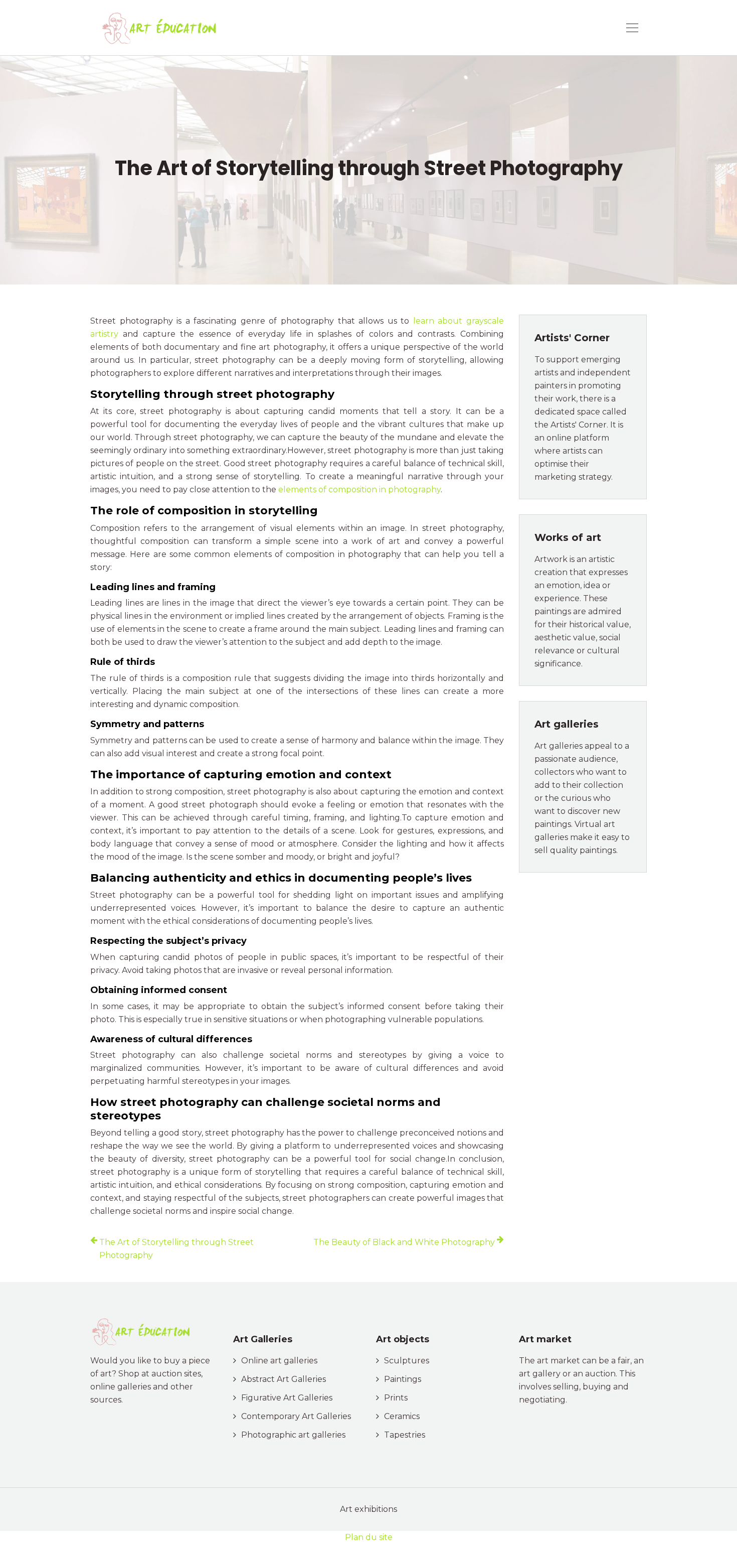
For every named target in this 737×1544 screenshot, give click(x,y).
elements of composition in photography (359, 489)
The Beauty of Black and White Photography (404, 1242)
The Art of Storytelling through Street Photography (176, 1248)
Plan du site (369, 1537)
